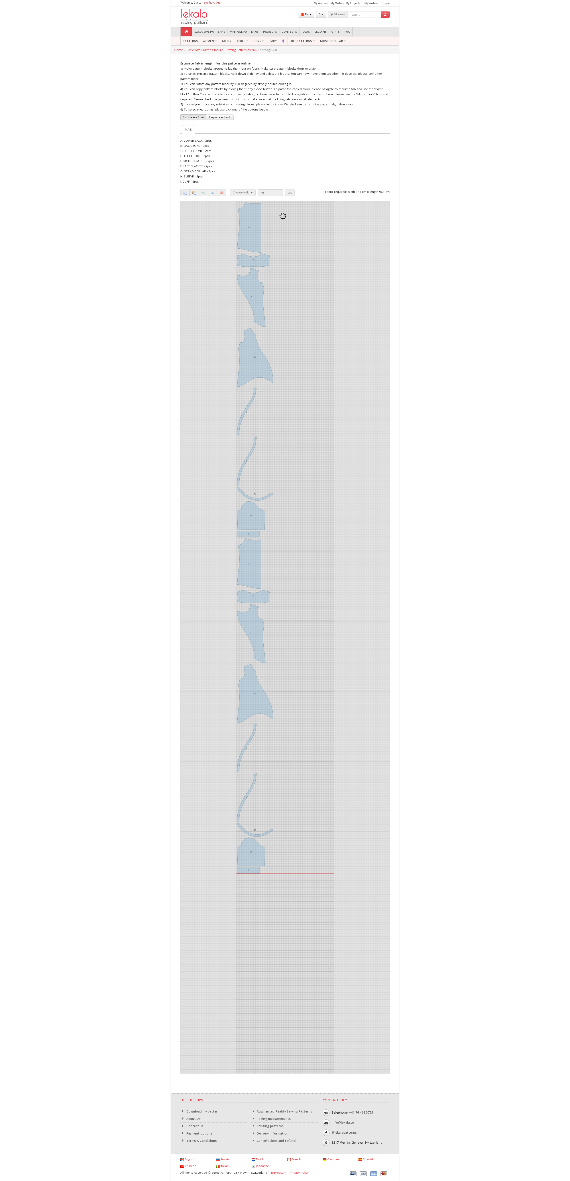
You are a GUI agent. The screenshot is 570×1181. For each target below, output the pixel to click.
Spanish (368, 1159)
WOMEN (208, 41)
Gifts (335, 32)
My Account (321, 3)
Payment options (198, 1133)
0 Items (338, 14)
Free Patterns (301, 41)
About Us (192, 1119)
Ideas (306, 32)
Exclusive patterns (210, 32)
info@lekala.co (343, 1123)
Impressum (279, 1173)
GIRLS (241, 41)
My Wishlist (371, 3)
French (296, 1159)
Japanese (262, 1166)
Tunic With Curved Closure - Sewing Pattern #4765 (221, 50)
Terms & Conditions (201, 1141)
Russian (225, 1159)
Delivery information (272, 1133)
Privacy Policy (299, 1173)
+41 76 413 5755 (361, 1113)
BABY (273, 41)
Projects (270, 32)
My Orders (337, 3)
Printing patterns (269, 1126)
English (189, 1159)
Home (178, 50)
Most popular (331, 41)
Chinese (190, 1166)
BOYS (257, 41)
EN (306, 14)
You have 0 (211, 2)
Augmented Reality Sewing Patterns (284, 1111)
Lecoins (321, 32)
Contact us (194, 1126)
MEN (225, 41)
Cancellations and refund (276, 1141)
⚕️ (283, 41)
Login (386, 3)
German (332, 1159)
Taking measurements (273, 1119)
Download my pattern (202, 1111)
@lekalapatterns (344, 1133)
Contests (289, 32)
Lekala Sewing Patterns (202, 17)
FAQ (347, 32)
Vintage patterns (244, 32)
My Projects (353, 3)
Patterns (190, 41)
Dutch (259, 1159)
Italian (224, 1166)
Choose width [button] (242, 192)
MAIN (188, 129)
